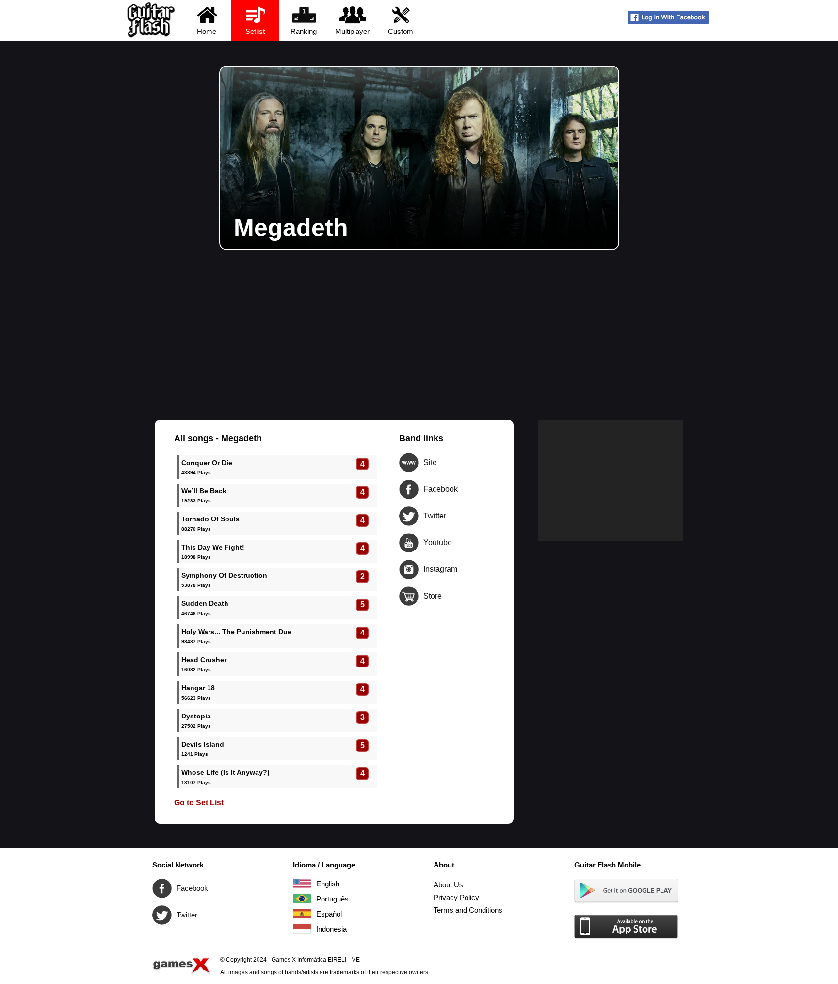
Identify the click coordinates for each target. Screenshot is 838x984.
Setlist (255, 31)
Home (206, 31)
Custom (400, 31)
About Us (448, 885)
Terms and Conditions (468, 910)
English (302, 883)
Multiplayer (352, 31)
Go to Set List (199, 803)
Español (302, 913)
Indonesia (302, 929)
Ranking (303, 31)
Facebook (409, 489)
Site (409, 462)
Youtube (409, 542)
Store (409, 596)
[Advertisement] (419, 323)
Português (302, 898)
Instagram (409, 569)
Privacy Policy (456, 897)
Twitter (409, 516)
